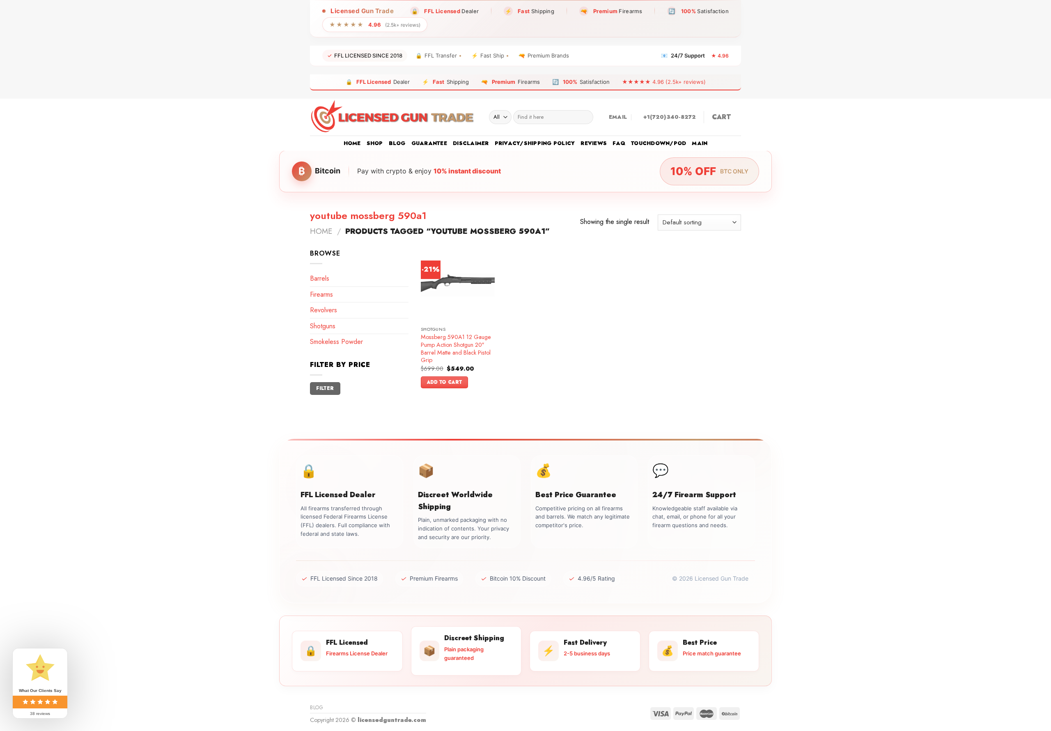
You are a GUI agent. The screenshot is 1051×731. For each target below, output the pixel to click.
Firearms (321, 294)
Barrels (319, 278)
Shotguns (322, 326)
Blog (397, 143)
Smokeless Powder (336, 341)
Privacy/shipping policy (535, 143)
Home (352, 143)
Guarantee (429, 143)
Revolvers (323, 310)
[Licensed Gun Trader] (393, 117)
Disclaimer (471, 143)
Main (699, 143)
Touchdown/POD (658, 143)
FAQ (619, 143)
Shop (375, 143)
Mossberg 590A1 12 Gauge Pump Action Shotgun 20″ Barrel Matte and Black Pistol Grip (456, 348)
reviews (594, 143)
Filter (325, 388)
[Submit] (585, 117)
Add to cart (444, 382)
